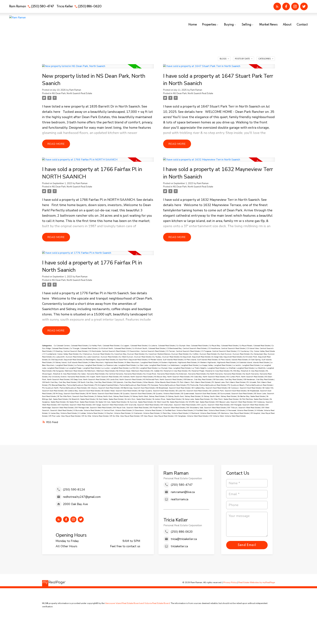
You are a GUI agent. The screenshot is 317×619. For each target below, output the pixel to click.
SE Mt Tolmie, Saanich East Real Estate (102, 393)
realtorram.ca (179, 499)
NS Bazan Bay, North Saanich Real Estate (172, 376)
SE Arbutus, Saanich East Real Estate (104, 388)
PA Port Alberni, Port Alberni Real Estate (194, 382)
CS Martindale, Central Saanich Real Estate (107, 351)
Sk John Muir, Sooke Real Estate (138, 399)
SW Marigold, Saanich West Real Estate (247, 405)
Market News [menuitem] (268, 24)
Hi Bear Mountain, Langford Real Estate (141, 362)
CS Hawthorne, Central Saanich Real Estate (226, 348)
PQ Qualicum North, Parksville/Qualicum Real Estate (64, 388)
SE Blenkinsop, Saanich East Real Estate (138, 388)
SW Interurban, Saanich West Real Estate (178, 405)
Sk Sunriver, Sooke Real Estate (140, 402)
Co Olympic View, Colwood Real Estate (192, 345)
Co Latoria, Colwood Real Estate (161, 345)
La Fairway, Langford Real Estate (88, 365)
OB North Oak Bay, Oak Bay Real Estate (59, 382)
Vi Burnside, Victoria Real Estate (86, 410)
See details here (190, 111)
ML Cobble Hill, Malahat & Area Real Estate (169, 371)
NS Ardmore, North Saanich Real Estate (136, 376)
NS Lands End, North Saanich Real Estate (124, 379)
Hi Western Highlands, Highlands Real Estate (217, 362)
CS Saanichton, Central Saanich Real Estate (146, 351)
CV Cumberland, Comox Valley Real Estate (61, 354)
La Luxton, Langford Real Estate (115, 368)
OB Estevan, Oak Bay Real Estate (197, 379)
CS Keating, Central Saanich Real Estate (70, 351)
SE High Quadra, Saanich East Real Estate (156, 390)
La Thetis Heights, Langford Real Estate (208, 368)
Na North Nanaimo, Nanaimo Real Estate (224, 374)
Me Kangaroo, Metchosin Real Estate (68, 371)
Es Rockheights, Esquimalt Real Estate (99, 359)
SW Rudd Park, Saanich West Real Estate (167, 407)
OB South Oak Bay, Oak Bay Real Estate (94, 382)
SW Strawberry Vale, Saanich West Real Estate (206, 407)
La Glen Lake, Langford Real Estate (152, 365)
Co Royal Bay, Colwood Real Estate (223, 345)
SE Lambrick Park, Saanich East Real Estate (227, 390)
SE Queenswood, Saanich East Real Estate (199, 393)
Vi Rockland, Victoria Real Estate (203, 413)
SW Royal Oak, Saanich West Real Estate (131, 407)
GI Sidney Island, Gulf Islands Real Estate (70, 362)
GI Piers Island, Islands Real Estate (233, 359)
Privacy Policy (230, 582)
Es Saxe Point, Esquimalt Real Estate (131, 359)
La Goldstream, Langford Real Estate (183, 365)
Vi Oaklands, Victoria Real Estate (146, 413)
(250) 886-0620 (90, 6)
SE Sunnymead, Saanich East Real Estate (235, 393)
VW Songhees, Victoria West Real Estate (191, 416)
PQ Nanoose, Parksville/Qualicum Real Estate (167, 385)
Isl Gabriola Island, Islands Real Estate (253, 362)
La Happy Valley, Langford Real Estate (215, 365)
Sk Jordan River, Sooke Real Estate (166, 399)
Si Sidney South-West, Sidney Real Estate (219, 396)
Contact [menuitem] (302, 24)
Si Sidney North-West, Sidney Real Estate (147, 396)
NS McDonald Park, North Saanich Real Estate (162, 379)
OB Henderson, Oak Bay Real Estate (258, 379)
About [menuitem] (287, 24)
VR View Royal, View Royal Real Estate (157, 416)
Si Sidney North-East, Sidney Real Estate (112, 396)
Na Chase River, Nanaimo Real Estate (159, 374)
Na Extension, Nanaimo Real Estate (191, 374)
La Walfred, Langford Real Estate (240, 368)
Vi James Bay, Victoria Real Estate (63, 413)
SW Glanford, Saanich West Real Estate (75, 405)
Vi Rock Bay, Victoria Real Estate (174, 413)
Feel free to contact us (125, 546)
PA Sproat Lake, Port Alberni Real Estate (229, 382)
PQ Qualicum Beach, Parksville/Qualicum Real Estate (250, 385)
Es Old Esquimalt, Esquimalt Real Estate (65, 359)
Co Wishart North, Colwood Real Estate (114, 348)
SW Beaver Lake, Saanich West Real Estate (234, 402)
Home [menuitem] (192, 24)
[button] (31, 6)
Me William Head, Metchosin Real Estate (133, 371)
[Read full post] (98, 68)
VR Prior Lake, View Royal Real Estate (65, 416)
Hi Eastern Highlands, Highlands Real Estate (178, 362)
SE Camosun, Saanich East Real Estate (244, 388)
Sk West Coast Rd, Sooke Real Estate (169, 402)
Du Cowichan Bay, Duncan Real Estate (127, 354)
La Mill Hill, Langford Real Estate (143, 368)
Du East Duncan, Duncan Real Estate (234, 354)
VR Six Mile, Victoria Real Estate (95, 416)
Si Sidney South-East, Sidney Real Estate (183, 396)
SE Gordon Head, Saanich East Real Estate (119, 390)
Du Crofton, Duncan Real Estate (203, 354)
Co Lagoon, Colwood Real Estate (134, 345)
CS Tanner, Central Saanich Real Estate (183, 351)
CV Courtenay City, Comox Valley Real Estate (256, 351)
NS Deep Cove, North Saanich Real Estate (88, 379)
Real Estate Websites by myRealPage (256, 582)
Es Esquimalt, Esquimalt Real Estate (195, 357)
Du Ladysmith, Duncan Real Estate (68, 357)
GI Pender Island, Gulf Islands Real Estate (165, 359)
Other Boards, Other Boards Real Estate (159, 382)
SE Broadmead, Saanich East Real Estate (173, 388)
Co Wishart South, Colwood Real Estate (148, 348)
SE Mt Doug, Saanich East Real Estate (69, 393)
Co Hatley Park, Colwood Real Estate (104, 345)
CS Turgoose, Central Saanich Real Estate (218, 351)
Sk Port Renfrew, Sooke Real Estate (254, 399)
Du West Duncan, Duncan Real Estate (135, 357)
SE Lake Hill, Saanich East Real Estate (192, 390)
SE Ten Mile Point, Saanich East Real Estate (75, 396)
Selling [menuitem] (246, 24)
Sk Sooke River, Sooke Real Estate (81, 402)
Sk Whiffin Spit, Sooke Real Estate (200, 402)
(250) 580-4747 (42, 6)
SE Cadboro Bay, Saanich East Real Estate (209, 388)
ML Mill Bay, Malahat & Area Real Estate (247, 371)
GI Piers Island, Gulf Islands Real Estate (201, 359)
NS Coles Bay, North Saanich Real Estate (208, 376)
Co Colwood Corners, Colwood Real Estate (71, 345)
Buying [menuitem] (229, 24)
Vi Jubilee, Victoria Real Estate (90, 413)
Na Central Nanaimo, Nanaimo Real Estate (124, 374)
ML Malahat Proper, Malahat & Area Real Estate (209, 371)
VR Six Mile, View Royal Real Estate (125, 416)
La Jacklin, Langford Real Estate (246, 365)
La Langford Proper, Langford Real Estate (83, 368)
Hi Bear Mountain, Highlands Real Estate (106, 362)
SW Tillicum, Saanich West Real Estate (244, 407)
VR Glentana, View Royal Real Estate (233, 413)
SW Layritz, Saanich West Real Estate (213, 405)
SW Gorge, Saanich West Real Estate (108, 405)
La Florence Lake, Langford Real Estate (120, 365)
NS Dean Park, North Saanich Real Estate (72, 93)
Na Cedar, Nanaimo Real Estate (91, 374)
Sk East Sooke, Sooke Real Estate (110, 399)
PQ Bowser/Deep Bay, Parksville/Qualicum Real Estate (71, 385)
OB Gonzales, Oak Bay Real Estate (227, 379)
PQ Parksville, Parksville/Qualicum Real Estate (207, 385)
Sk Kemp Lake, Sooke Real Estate (196, 399)
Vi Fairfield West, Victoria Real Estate (209, 410)
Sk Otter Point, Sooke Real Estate (225, 399)
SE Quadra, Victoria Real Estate (166, 393)
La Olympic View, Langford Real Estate (174, 368)
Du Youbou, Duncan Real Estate (165, 357)
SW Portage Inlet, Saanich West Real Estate (93, 407)
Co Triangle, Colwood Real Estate (83, 348)
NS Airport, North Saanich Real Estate (103, 376)
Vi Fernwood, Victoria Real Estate (240, 410)
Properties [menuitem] (209, 24)
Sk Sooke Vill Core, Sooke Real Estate (111, 402)
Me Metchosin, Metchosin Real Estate (99, 371)
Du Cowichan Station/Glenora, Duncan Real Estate (167, 354)
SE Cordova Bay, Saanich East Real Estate (82, 390)
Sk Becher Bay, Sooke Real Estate (251, 396)
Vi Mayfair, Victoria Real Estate (117, 413)
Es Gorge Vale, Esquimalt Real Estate (227, 357)
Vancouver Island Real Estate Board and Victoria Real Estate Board (137, 603)
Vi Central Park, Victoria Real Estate (116, 410)
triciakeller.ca (179, 546)
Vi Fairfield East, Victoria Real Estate (178, 410)
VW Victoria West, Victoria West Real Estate (227, 416)
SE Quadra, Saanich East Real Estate (136, 393)
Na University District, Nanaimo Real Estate (67, 376)
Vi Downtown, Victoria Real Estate (147, 410)
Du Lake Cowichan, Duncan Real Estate (101, 357)
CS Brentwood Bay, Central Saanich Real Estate (186, 348)
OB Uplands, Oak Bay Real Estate (127, 382)
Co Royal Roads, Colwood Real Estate (254, 345)
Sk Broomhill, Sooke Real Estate (82, 399)
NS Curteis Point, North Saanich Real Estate (245, 376)
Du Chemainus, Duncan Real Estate (95, 354)
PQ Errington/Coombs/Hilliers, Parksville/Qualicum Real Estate (121, 385)
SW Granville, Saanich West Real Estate (142, 405)
